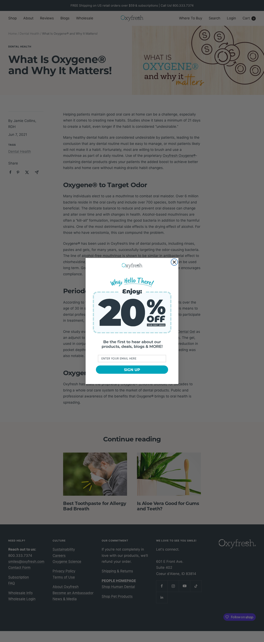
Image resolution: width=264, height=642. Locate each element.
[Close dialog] (174, 262)
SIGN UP (132, 369)
